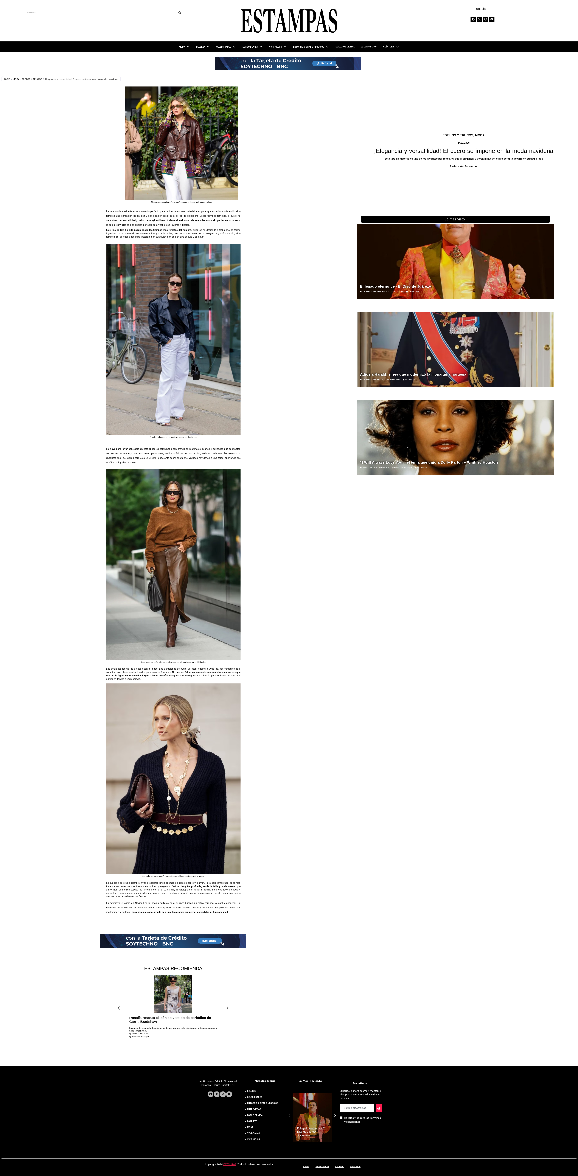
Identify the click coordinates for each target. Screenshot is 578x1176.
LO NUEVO (252, 1121)
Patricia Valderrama (308, 1135)
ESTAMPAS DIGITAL (345, 47)
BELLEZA (200, 47)
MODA (182, 47)
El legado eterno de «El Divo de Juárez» (395, 286)
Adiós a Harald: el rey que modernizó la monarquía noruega (413, 374)
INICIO (7, 79)
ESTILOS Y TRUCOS (32, 79)
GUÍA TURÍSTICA (391, 47)
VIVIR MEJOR (275, 47)
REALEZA (381, 379)
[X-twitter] (479, 19)
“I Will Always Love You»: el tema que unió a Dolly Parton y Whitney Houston (429, 462)
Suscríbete (355, 1166)
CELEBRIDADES (223, 47)
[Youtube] (491, 19)
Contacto (339, 1166)
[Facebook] (473, 19)
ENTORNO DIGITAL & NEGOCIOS (308, 47)
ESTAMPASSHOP (369, 47)
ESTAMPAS (229, 1164)
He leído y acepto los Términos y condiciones (362, 1120)
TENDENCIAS (143, 1034)
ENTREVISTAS (254, 1109)
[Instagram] (485, 19)
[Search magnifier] (180, 13)
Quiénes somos (322, 1166)
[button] (119, 1008)
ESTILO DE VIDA (250, 47)
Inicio (306, 1166)
